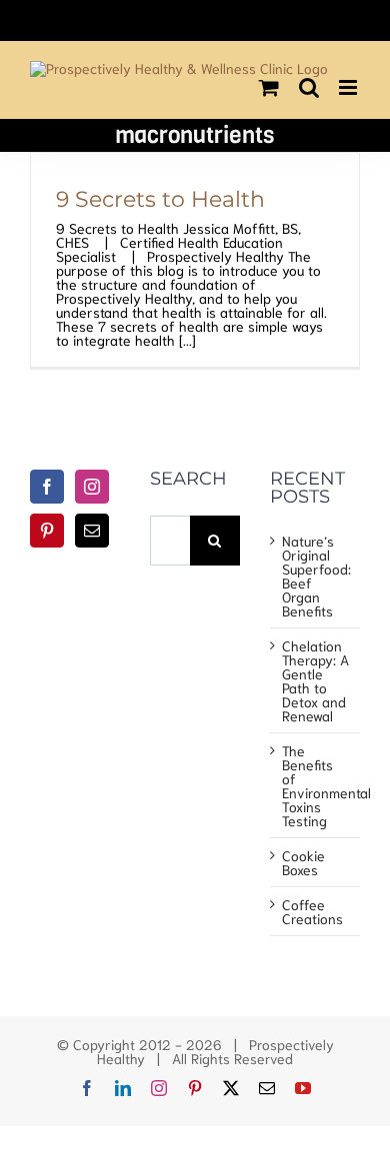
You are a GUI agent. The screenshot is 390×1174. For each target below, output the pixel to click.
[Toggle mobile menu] (349, 87)
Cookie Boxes (303, 862)
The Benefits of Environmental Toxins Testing (316, 785)
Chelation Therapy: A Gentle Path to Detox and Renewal (315, 680)
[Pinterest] (47, 531)
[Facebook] (47, 487)
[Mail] (92, 531)
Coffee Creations (312, 911)
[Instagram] (92, 487)
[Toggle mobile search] (309, 87)
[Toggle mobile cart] (269, 87)
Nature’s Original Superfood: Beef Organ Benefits (316, 575)
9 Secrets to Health (160, 199)
